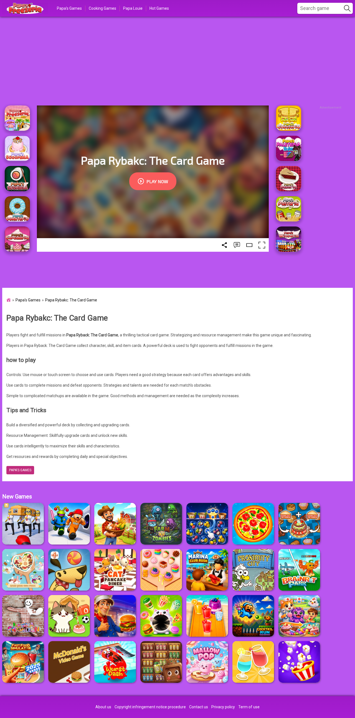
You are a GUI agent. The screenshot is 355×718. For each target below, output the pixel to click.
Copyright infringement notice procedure (150, 707)
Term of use (249, 707)
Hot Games (159, 8)
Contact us (198, 707)
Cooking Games (102, 8)
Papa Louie (133, 8)
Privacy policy (223, 707)
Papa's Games (69, 8)
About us (103, 707)
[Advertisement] (177, 61)
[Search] (347, 8)
